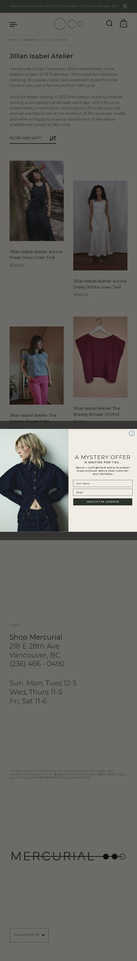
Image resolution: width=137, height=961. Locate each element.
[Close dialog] (131, 433)
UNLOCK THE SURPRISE (103, 502)
